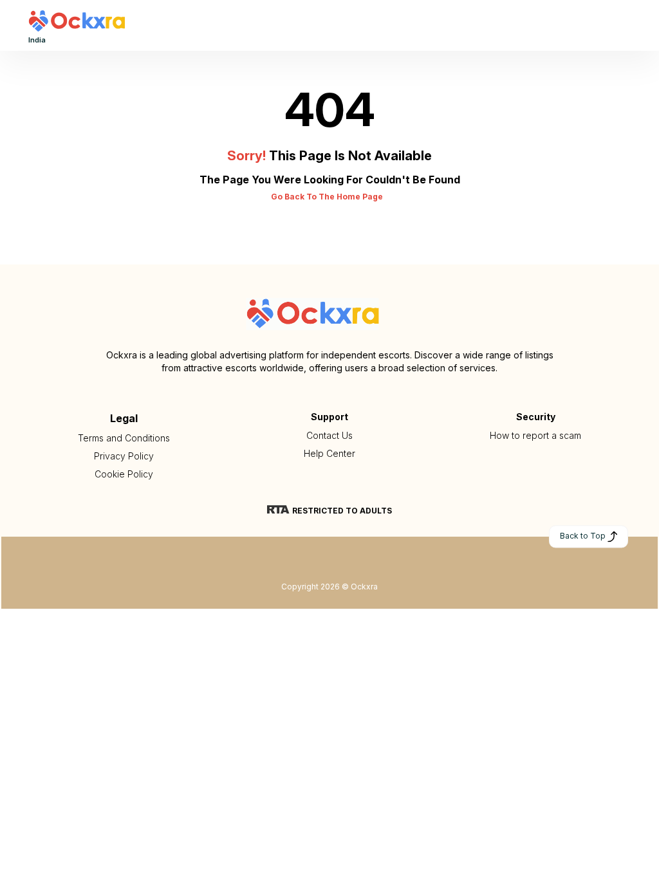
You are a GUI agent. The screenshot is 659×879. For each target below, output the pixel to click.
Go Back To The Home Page (327, 196)
